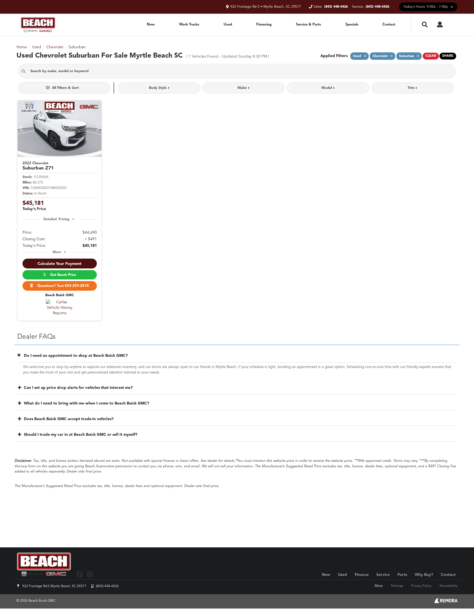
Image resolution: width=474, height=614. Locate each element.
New (151, 24)
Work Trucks (189, 24)
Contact (388, 24)
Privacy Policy (421, 586)
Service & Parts (308, 24)
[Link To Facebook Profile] (80, 574)
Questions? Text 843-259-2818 (62, 286)
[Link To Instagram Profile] (89, 574)
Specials (351, 24)
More (57, 252)
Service (383, 575)
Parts (402, 575)
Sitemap (397, 586)
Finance (362, 575)
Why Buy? (424, 575)
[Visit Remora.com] (446, 602)
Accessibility (448, 586)
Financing (264, 24)
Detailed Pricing (56, 219)
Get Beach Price (62, 275)
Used (228, 24)
